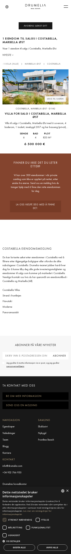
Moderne (7, 306)
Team (5, 439)
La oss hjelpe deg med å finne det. (35, 206)
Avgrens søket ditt (35, 25)
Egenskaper (8, 426)
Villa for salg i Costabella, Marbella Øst (35, 115)
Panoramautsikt (10, 312)
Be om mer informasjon (23, 396)
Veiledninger (8, 433)
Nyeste (7, 55)
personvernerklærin (15, 366)
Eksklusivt (43, 426)
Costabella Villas (11, 290)
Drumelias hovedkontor (14, 484)
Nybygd (42, 433)
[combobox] (62, 491)
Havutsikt (7, 301)
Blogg (5, 446)
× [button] (67, 491)
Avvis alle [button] (52, 547)
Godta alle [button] (19, 547)
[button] (7, 7)
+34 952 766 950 (11, 472)
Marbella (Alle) (9, 63)
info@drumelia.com (12, 466)
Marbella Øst (33, 63)
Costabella (54, 63)
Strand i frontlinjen (11, 295)
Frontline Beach (46, 439)
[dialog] (35, 520)
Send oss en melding (21, 405)
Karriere (6, 453)
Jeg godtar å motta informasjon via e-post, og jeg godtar (32, 364)
